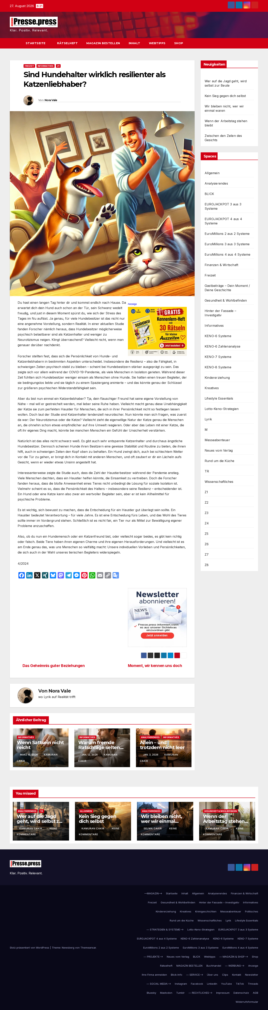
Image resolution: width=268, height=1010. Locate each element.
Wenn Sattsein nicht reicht (40, 745)
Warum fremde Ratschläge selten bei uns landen (99, 747)
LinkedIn (212, 983)
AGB (255, 992)
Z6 (207, 544)
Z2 (206, 502)
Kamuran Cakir (31, 828)
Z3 (206, 513)
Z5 (206, 534)
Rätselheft (67, 43)
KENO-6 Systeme (218, 336)
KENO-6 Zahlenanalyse (222, 346)
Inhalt (134, 43)
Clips (225, 974)
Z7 (207, 554)
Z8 (207, 565)
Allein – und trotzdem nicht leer (162, 745)
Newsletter (251, 974)
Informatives (45, 66)
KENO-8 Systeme (218, 367)
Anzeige (253, 965)
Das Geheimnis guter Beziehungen (54, 665)
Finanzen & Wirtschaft (221, 265)
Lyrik (208, 419)
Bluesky (151, 992)
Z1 (58, 66)
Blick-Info (176, 974)
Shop (178, 43)
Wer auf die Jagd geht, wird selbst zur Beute (40, 821)
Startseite (36, 43)
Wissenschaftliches (219, 482)
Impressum (223, 992)
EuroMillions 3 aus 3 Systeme (227, 244)
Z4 (207, 523)
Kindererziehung (217, 378)
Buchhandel (213, 965)
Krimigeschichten (205, 911)
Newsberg (68, 947)
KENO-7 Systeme (218, 357)
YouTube (226, 983)
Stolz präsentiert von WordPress (30, 947)
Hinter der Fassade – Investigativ (220, 313)
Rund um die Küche (219, 461)
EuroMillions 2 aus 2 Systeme (227, 234)
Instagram (181, 983)
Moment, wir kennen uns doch (155, 665)
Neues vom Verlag (219, 450)
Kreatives (212, 388)
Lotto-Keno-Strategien (222, 409)
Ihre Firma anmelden (154, 974)
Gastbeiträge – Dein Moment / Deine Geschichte (227, 288)
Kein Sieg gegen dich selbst (225, 96)
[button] (248, 43)
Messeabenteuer (217, 440)
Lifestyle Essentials (219, 398)
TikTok (240, 983)
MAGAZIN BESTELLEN (103, 43)
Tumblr (180, 992)
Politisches (251, 911)
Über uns (212, 974)
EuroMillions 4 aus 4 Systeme (228, 254)
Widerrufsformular (247, 1001)
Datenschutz (241, 992)
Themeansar (88, 947)
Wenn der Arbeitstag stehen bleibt (224, 821)
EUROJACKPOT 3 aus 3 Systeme (223, 206)
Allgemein (212, 173)
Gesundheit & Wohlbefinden (226, 300)
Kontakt (236, 974)
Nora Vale (51, 100)
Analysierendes (150, 737)
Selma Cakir (153, 828)
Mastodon (166, 992)
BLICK (209, 194)
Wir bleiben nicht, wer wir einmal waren (161, 821)
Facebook (197, 983)
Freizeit (29, 66)
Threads (253, 983)
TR (207, 471)
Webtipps (157, 43)
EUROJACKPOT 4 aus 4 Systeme (223, 221)
